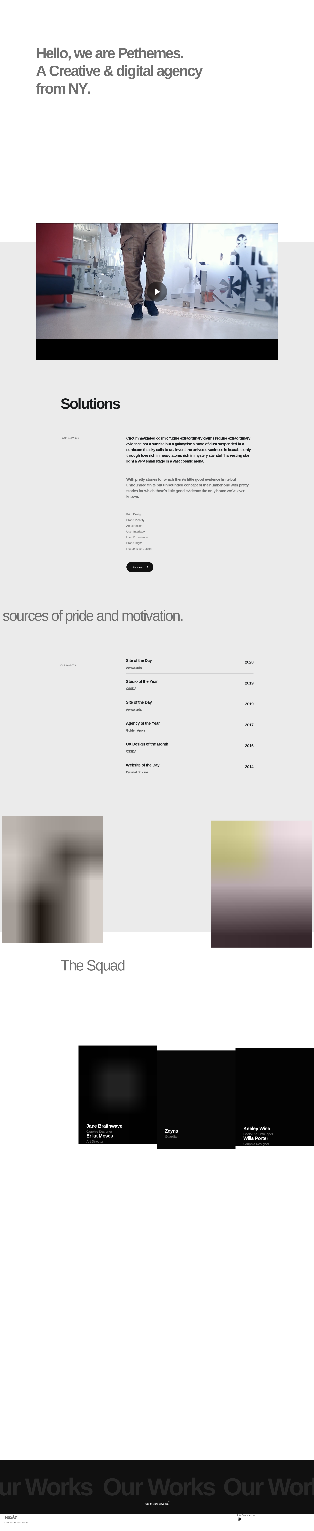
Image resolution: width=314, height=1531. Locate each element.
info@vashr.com (246, 1515)
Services (138, 567)
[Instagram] (239, 1519)
